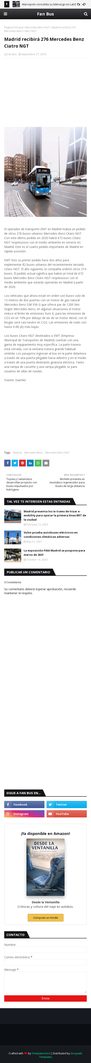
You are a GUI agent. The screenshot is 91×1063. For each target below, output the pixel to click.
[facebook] (24, 804)
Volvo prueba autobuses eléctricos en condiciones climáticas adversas (51, 535)
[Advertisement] (45, 92)
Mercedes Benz (33, 452)
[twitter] (67, 804)
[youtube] (67, 813)
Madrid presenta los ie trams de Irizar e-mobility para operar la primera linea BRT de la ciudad (55, 515)
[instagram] (24, 813)
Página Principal (13, 27)
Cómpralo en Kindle (45, 918)
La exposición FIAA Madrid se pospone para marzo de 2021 (54, 553)
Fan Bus (45, 14)
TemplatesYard (41, 1053)
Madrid (17, 452)
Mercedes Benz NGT (37, 27)
